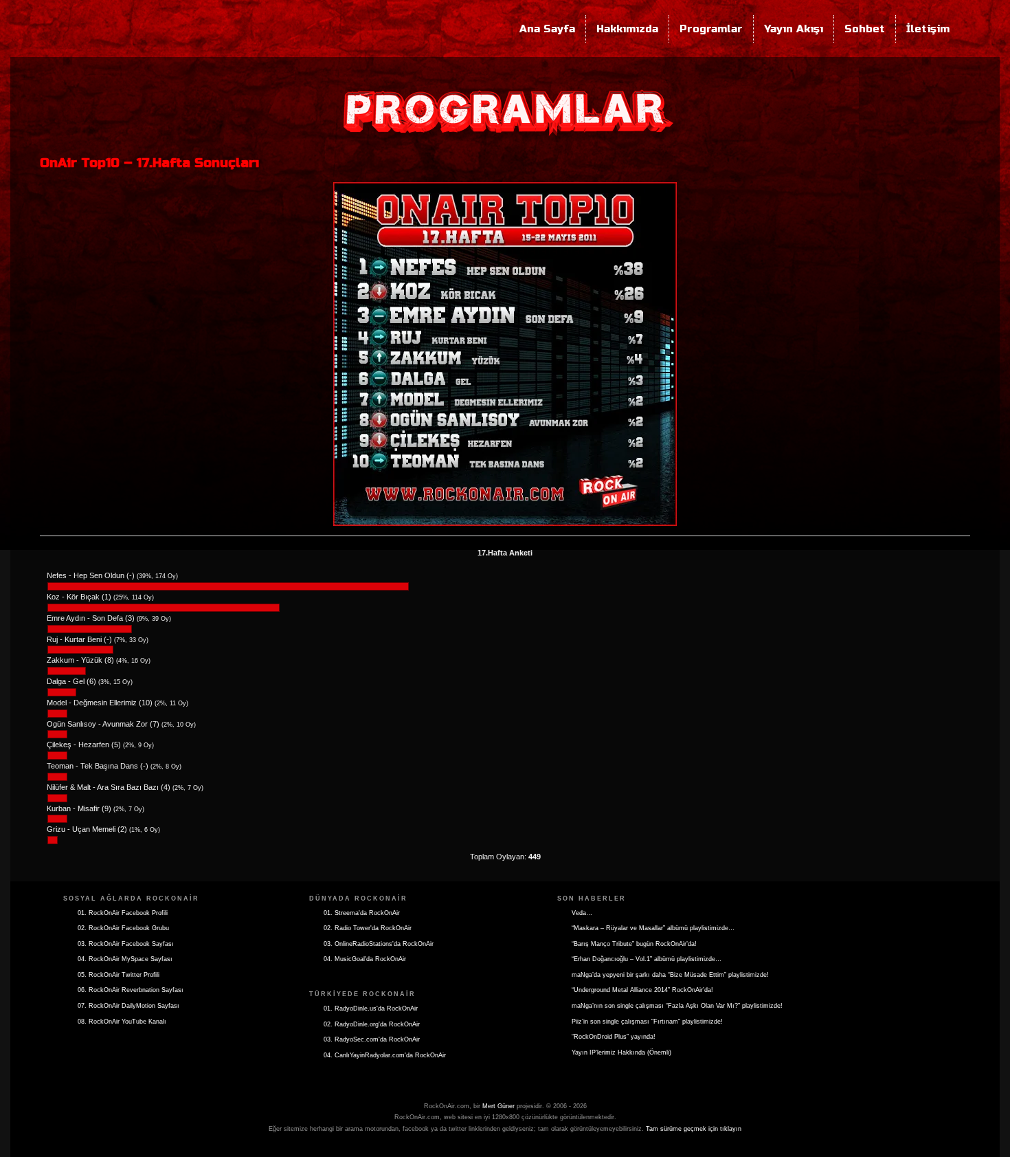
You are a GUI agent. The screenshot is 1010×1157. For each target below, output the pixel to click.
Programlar (711, 29)
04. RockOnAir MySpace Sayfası (125, 959)
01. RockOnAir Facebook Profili (123, 913)
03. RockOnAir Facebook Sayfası (126, 943)
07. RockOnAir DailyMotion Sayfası (128, 1005)
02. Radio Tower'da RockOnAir (368, 928)
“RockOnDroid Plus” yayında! (613, 1036)
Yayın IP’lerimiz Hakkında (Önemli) (621, 1052)
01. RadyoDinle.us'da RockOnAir (371, 1008)
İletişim (928, 29)
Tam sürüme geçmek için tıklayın (693, 1128)
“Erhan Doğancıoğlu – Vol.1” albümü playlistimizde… (646, 959)
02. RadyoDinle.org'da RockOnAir (372, 1024)
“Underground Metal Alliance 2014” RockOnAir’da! (642, 990)
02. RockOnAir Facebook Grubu (123, 928)
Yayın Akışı (793, 29)
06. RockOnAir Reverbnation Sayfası (130, 990)
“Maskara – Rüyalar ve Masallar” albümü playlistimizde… (653, 928)
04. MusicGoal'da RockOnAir (365, 959)
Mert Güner (498, 1106)
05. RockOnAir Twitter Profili (118, 974)
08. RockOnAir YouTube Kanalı (122, 1021)
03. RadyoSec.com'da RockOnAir (372, 1039)
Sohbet (864, 29)
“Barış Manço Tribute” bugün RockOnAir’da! (634, 943)
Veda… (582, 913)
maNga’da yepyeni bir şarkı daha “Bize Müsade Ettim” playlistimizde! (670, 974)
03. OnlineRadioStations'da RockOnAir (379, 943)
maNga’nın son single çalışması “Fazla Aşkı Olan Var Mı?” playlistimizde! (677, 1005)
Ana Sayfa (547, 29)
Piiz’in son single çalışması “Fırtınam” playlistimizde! (647, 1021)
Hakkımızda (627, 29)
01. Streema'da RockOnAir (362, 913)
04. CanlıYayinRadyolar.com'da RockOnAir (385, 1055)
